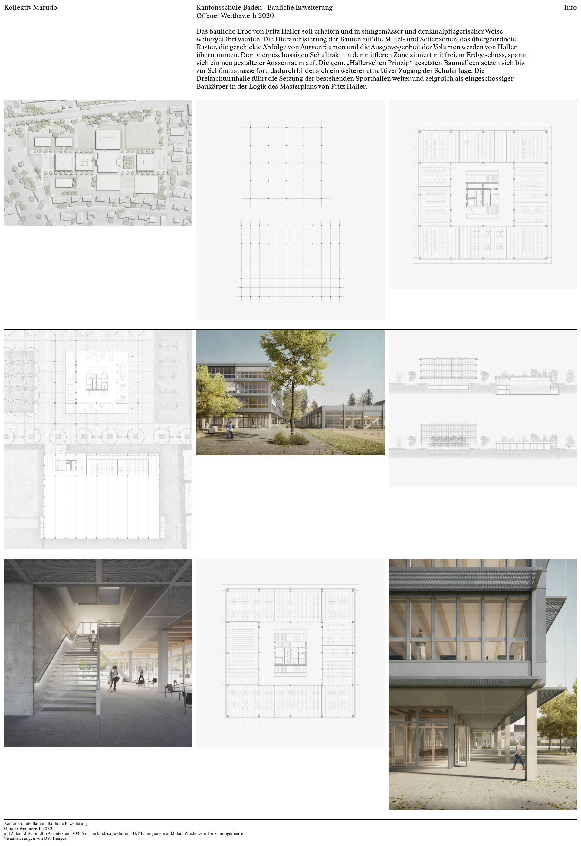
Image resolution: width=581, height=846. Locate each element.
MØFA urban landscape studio (100, 833)
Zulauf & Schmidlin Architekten (40, 833)
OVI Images (55, 838)
